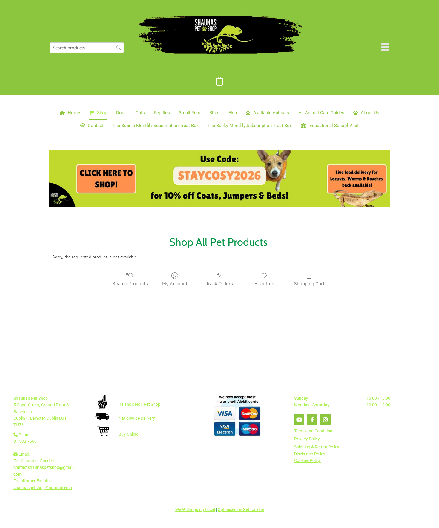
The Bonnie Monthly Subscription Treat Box (156, 125)
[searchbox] (87, 47)
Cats (140, 112)
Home (74, 112)
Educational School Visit (334, 125)
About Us (370, 112)
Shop (102, 112)
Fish (232, 112)
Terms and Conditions (314, 430)
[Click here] (219, 178)
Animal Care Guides (324, 112)
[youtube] (299, 419)
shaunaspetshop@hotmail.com (42, 487)
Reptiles (162, 112)
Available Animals (271, 112)
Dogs (121, 112)
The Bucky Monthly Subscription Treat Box (250, 125)
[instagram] (325, 419)
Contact (96, 125)
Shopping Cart (309, 283)
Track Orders (219, 283)
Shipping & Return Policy (316, 447)
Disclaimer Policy (309, 453)
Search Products (130, 283)
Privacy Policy (307, 439)
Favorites (264, 283)
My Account (175, 283)
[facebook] (312, 419)
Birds (214, 112)
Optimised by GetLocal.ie (241, 509)
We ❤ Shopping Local (195, 509)
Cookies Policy (307, 460)
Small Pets (189, 112)
